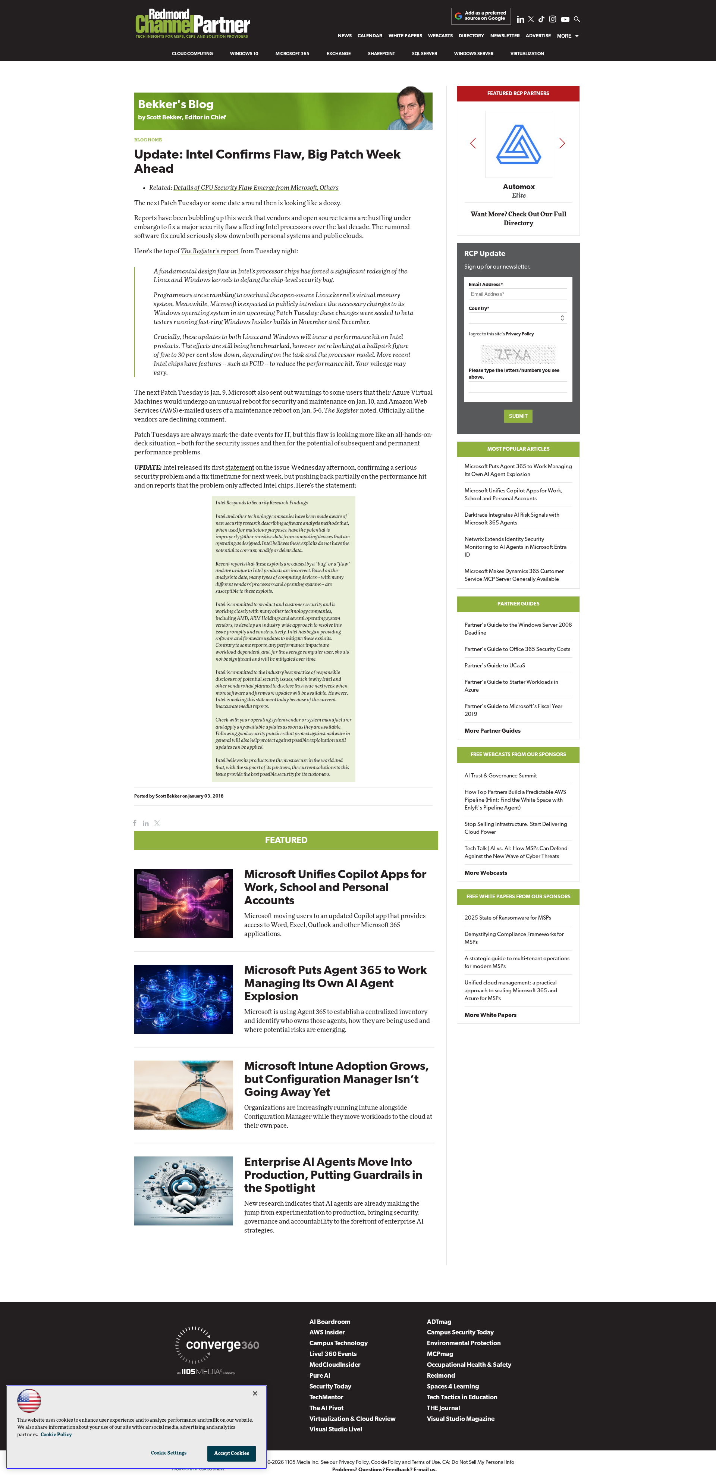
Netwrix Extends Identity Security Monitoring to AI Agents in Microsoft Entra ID (515, 547)
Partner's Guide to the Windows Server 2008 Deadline (518, 629)
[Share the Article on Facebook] (133, 823)
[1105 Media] (206, 1373)
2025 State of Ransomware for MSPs (508, 918)
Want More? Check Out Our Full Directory (518, 218)
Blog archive (151, 82)
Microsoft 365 (293, 54)
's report (210, 251)
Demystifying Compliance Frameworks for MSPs (514, 938)
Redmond (441, 1376)
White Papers (405, 36)
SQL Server (424, 54)
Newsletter (505, 36)
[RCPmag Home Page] (192, 25)
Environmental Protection (464, 1343)
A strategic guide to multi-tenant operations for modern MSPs (517, 963)
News (345, 36)
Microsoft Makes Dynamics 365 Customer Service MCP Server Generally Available (514, 575)
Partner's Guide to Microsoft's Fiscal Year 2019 (513, 710)
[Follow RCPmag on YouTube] (565, 20)
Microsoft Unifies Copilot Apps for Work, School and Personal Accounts (335, 888)
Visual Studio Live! (336, 1430)
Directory (471, 36)
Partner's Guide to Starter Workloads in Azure (511, 686)
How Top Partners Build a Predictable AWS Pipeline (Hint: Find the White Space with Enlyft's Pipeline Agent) (515, 800)
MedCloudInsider (335, 1365)
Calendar (370, 36)
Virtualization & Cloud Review (353, 1419)
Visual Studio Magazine (460, 1419)
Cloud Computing (192, 54)
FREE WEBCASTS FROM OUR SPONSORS (518, 755)
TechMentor (326, 1397)
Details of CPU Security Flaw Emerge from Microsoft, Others (256, 188)
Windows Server (473, 54)
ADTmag (439, 1322)
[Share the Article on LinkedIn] (144, 823)
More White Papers (490, 1015)
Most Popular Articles (518, 449)
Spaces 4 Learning (453, 1387)
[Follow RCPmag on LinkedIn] (520, 21)
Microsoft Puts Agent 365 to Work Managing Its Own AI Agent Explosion (335, 984)
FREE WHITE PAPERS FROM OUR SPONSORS (519, 897)
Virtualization (527, 54)
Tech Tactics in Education (462, 1397)
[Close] (255, 1393)
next (562, 143)
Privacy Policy (520, 334)
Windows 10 (244, 54)
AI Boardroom (330, 1322)
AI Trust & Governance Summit (501, 776)
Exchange (339, 54)
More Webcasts (486, 873)
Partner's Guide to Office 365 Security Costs (517, 649)
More (564, 36)
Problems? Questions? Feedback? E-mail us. (384, 1470)
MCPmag (440, 1354)
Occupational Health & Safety (469, 1365)
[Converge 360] (217, 1347)
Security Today (330, 1387)
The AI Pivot (326, 1408)
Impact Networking (519, 176)
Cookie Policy (386, 1462)
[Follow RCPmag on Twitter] (531, 20)
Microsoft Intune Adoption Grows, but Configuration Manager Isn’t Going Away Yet (336, 1080)
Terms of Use (426, 1462)
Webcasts (440, 36)
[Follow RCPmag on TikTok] (541, 21)
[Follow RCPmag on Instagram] (552, 21)
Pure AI (320, 1376)
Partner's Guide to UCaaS (495, 666)
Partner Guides (518, 604)
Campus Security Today (460, 1333)
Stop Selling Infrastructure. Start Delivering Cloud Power (516, 828)
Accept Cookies (231, 1453)
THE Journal (443, 1408)
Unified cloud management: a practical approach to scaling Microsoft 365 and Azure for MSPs (511, 991)
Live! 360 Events (333, 1354)
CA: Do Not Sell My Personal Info (478, 1462)
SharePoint (381, 54)
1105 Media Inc (301, 1462)
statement (239, 467)
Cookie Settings (169, 1453)
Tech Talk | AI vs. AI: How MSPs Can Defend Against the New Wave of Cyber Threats (516, 853)
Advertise (538, 36)
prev (473, 143)
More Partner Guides (493, 731)
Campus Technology (339, 1343)
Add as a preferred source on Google (485, 16)
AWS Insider (327, 1333)
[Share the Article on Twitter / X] (156, 823)
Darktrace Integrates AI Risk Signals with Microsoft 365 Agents (512, 519)
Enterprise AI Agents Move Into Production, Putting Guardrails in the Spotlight (333, 1176)
